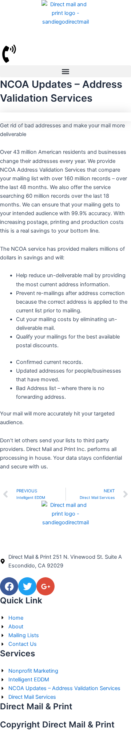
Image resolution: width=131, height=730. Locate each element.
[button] (65, 71)
